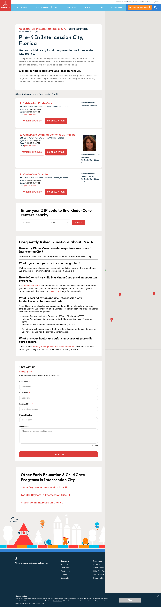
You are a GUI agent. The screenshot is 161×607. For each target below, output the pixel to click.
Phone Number (25, 415)
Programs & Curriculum (47, 7)
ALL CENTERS (24, 29)
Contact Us (116, 7)
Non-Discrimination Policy (103, 575)
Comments (23, 426)
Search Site (155, 8)
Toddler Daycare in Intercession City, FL (46, 495)
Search (78, 222)
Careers (64, 575)
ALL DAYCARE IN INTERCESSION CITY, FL (49, 29)
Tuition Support (99, 564)
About (87, 7)
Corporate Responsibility (102, 578)
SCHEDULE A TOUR (56, 121)
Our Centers (21, 7)
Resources (71, 7)
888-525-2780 (25, 372)
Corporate (65, 578)
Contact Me (58, 454)
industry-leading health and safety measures (53, 346)
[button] (111, 320)
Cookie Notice (57, 601)
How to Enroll (55, 291)
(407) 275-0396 (30, 186)
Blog (101, 7)
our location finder (32, 285)
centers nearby (138, 7)
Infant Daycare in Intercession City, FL (44, 487)
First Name (24, 382)
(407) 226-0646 (30, 146)
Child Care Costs (99, 571)
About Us (64, 564)
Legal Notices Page (37, 603)
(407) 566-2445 (30, 114)
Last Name (24, 393)
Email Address (26, 404)
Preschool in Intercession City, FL (42, 502)
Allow (130, 600)
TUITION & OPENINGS (32, 121)
